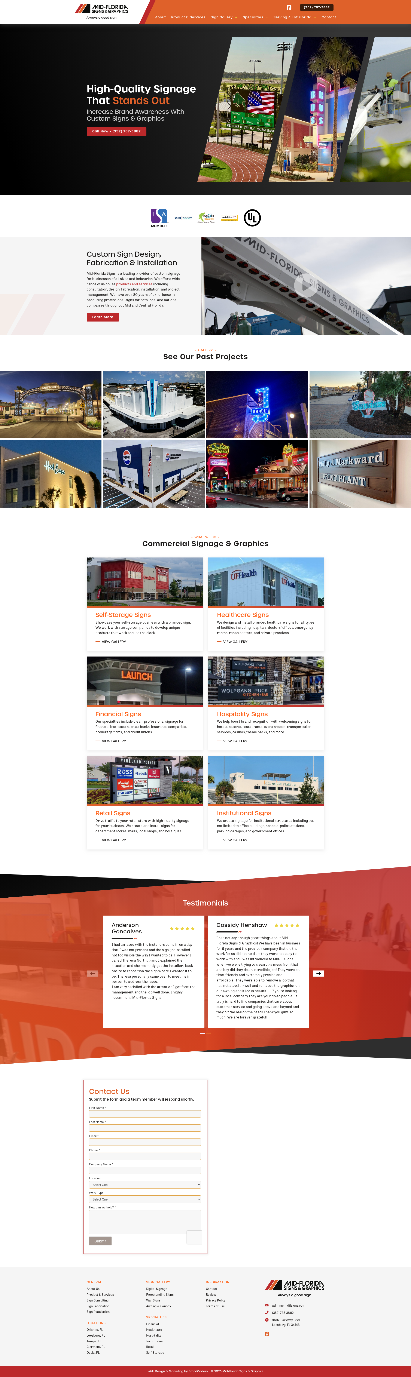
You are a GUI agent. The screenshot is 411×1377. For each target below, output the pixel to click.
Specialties (253, 17)
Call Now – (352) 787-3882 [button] (116, 131)
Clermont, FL (96, 1346)
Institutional (155, 1341)
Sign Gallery (222, 17)
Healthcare (154, 1329)
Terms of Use (215, 1306)
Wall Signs (153, 1300)
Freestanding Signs (160, 1294)
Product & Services (188, 17)
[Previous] (92, 974)
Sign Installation (98, 1311)
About (160, 17)
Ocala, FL (93, 1352)
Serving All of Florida (292, 17)
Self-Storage (155, 1352)
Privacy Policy (216, 1300)
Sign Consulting (98, 1300)
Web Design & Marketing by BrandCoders (178, 1371)
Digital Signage (156, 1288)
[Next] (318, 974)
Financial (152, 1324)
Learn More (102, 317)
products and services (134, 283)
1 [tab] (202, 1033)
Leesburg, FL (96, 1335)
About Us (93, 1288)
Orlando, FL (95, 1329)
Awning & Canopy (158, 1306)
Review (211, 1294)
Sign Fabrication (98, 1306)
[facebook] (289, 8)
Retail (150, 1346)
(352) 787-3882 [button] (317, 7)
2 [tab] (209, 1033)
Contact (329, 17)
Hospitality (153, 1335)
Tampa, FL (94, 1341)
